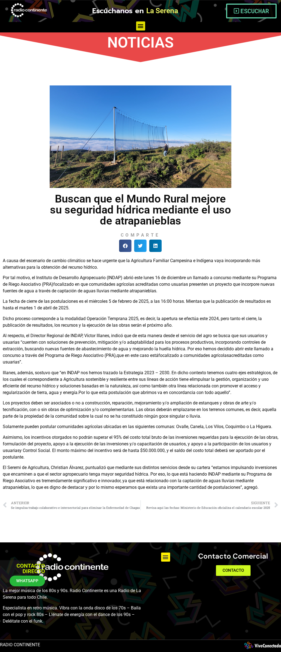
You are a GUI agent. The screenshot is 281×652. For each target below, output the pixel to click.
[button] (140, 25)
